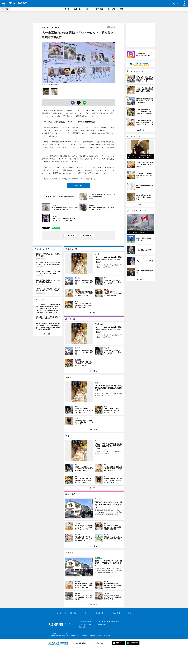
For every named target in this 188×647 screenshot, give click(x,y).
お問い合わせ (103, 624)
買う (87, 9)
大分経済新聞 (18, 3)
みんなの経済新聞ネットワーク (58, 643)
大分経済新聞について (85, 622)
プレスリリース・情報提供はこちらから (110, 622)
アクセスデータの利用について (88, 624)
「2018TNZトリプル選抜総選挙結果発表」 (59, 197)
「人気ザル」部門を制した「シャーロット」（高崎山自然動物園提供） (71, 122)
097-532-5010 (82, 110)
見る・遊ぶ (78, 9)
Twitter (177, 3)
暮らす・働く (98, 9)
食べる (67, 9)
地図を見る (79, 185)
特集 (121, 9)
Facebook (173, 3)
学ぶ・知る (111, 9)
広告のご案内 (82, 627)
